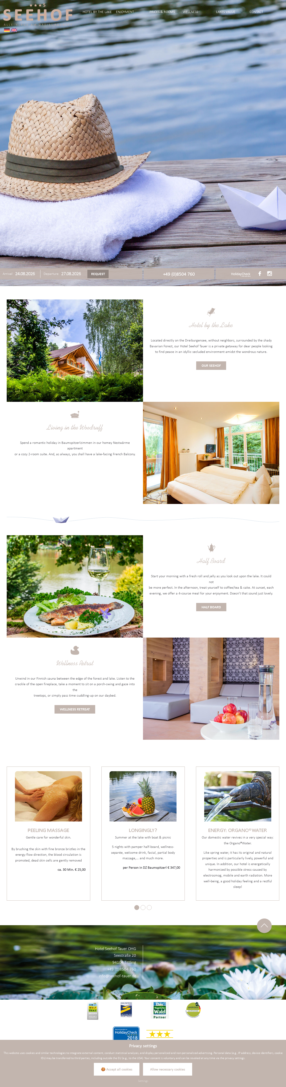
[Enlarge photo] (143, 143)
